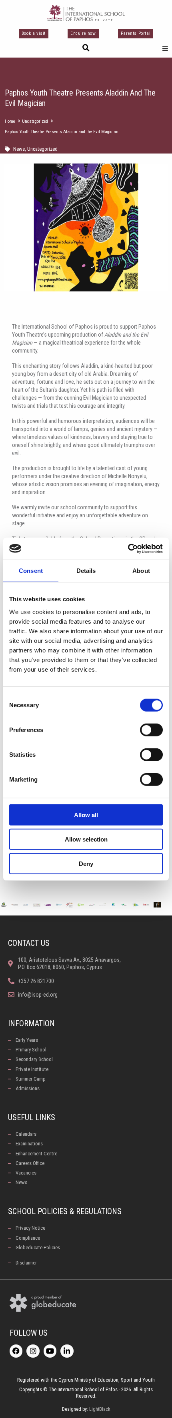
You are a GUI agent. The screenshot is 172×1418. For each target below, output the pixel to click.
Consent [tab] (31, 570)
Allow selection (86, 839)
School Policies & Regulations (65, 1211)
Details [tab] (86, 570)
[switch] (151, 729)
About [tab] (141, 570)
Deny (86, 863)
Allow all (86, 814)
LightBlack (99, 1409)
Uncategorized (35, 121)
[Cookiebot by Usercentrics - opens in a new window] (128, 548)
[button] (86, 48)
